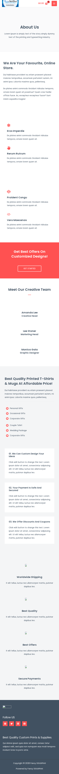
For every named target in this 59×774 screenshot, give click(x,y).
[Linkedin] (18, 723)
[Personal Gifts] (14, 408)
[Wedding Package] (16, 430)
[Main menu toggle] (54, 3)
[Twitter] (11, 723)
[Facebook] (24, 723)
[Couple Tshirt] (14, 425)
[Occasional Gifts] (15, 413)
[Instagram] (5, 723)
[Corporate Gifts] (15, 418)
